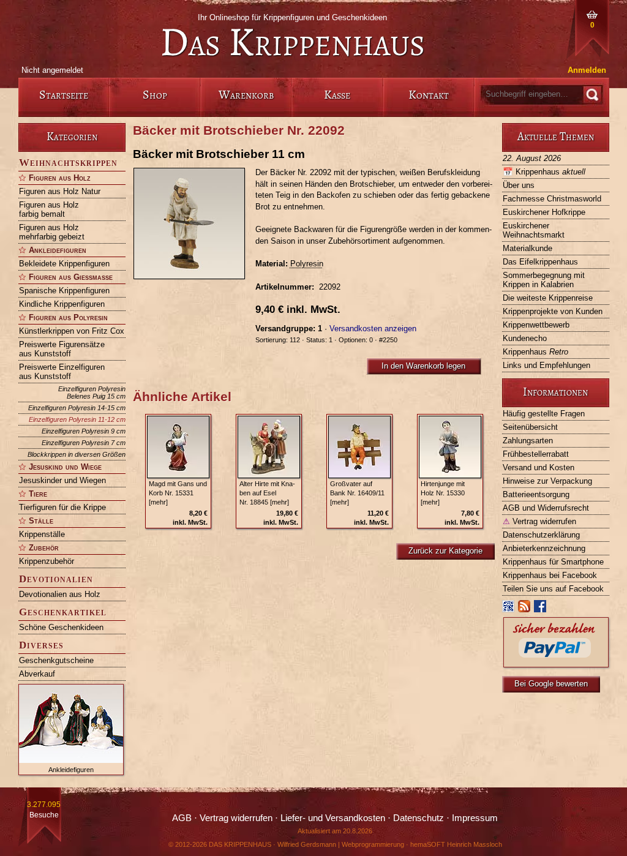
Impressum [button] (475, 818)
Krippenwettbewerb (536, 324)
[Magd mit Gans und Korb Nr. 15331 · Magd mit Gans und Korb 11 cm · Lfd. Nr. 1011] (178, 447)
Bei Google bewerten (551, 683)
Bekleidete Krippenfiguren (64, 263)
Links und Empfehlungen (546, 365)
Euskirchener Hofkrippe (544, 212)
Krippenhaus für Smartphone (553, 561)
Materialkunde (527, 248)
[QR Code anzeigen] (509, 609)
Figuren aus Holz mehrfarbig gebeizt (51, 232)
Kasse (337, 94)
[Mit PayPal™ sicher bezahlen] (556, 664)
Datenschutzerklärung (541, 534)
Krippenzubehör (46, 561)
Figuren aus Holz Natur (59, 191)
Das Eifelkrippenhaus (540, 261)
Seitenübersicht (530, 427)
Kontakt (428, 94)
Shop (155, 94)
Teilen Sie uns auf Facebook (553, 588)
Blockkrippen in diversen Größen (77, 454)
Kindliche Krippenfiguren (62, 304)
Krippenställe (42, 534)
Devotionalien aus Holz (59, 594)
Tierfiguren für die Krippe (62, 507)
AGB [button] (182, 818)
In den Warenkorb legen (423, 365)
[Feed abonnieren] (524, 609)
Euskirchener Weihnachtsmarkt (534, 230)
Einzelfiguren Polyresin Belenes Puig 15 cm (92, 392)
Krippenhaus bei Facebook (550, 575)
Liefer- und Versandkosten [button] (332, 818)
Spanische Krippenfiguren (64, 290)
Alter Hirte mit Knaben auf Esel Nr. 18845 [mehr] (267, 493)
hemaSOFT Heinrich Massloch (456, 844)
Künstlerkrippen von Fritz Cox (71, 331)
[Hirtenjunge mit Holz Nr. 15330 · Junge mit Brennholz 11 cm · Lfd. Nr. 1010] (450, 447)
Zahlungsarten (528, 440)
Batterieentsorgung (536, 494)
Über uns (519, 185)
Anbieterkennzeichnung (544, 548)
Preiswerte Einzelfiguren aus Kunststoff (62, 371)
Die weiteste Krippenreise (548, 297)
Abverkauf (37, 673)
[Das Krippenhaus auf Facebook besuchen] (540, 609)
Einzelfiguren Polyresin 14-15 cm (77, 407)
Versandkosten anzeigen (372, 328)
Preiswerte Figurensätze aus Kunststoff (62, 349)
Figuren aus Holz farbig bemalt (49, 209)
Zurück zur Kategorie (445, 550)
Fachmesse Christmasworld (552, 198)
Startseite (63, 94)
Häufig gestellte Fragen (544, 413)
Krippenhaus (544, 171)
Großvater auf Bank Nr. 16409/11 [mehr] (357, 493)
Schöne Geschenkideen (61, 627)
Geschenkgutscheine (56, 660)
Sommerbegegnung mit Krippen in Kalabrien (544, 280)
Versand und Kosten (538, 467)
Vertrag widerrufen (539, 521)
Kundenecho (525, 338)
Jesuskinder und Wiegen (62, 480)
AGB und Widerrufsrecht (546, 507)
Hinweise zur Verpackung (547, 481)
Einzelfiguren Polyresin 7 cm (84, 442)
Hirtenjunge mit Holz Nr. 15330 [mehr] (443, 493)
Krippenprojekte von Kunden (553, 311)
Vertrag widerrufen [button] (236, 818)
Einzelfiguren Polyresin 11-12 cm (77, 419)
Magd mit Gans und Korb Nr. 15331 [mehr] (178, 493)
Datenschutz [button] (418, 818)
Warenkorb (246, 94)
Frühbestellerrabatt (536, 454)
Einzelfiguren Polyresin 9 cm (84, 431)
